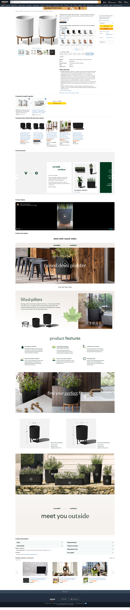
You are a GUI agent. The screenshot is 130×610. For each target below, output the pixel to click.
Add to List (102, 42)
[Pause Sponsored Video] (46, 572)
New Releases (36, 5)
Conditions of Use (48, 603)
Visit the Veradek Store (64, 19)
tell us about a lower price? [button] (30, 554)
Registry (80, 5)
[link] (39, 103)
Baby (111, 5)
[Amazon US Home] (52, 599)
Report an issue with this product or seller (70, 92)
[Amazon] (5, 2)
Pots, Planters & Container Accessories (41, 11)
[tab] (64, 410)
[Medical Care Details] (17, 5)
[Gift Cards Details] (69, 5)
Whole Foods (49, 5)
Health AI (8, 5)
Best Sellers (29, 5)
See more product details (65, 90)
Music (84, 5)
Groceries (42, 5)
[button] (3, 5)
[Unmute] (113, 229)
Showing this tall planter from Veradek (28, 205)
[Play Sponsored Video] (65, 569)
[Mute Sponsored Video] (46, 574)
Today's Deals (56, 5)
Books (61, 5)
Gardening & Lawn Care (28, 11)
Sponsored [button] (17, 559)
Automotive (105, 5)
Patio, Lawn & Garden (19, 11)
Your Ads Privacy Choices (79, 603)
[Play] (17, 229)
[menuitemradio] (111, 229)
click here (49, 550)
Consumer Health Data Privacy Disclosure (66, 603)
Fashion (75, 5)
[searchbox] (56, 2)
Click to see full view (36, 48)
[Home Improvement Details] (122, 5)
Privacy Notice (55, 603)
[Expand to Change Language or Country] (106, 2)
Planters (51, 11)
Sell (71, 5)
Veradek (107, 31)
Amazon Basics (22, 5)
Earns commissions (26, 203)
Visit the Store (77, 192)
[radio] (21, 52)
